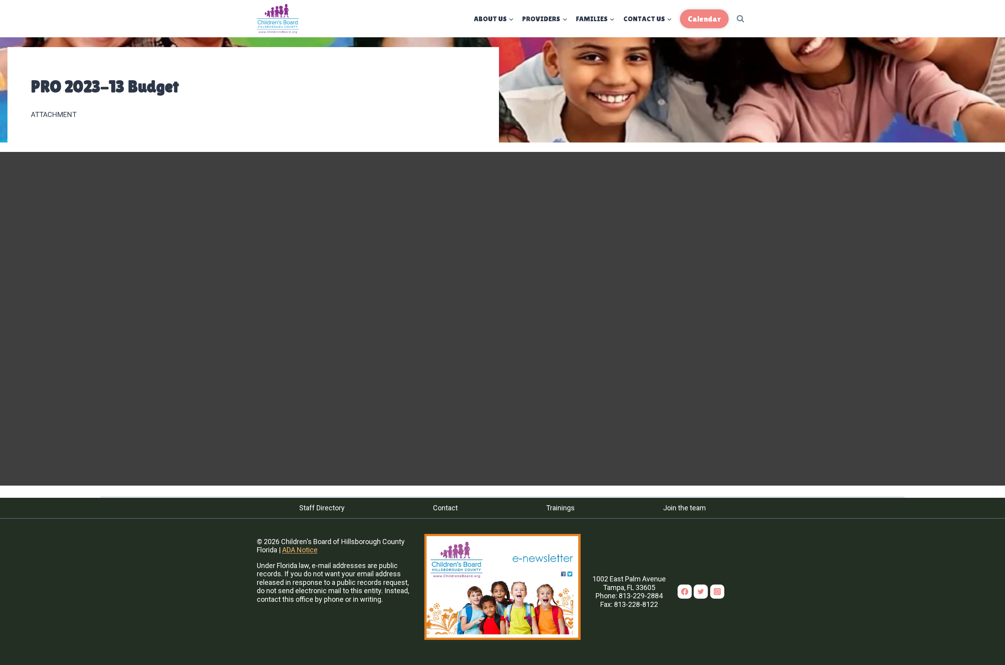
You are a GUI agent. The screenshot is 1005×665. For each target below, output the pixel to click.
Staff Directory (322, 508)
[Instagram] (717, 592)
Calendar (704, 19)
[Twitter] (701, 592)
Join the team (684, 508)
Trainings (560, 508)
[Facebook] (685, 592)
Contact (445, 508)
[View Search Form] (740, 19)
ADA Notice (300, 550)
